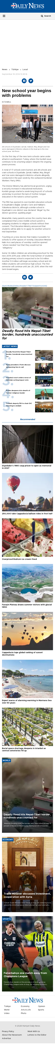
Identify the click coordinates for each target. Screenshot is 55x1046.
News (4, 69)
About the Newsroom (12, 1035)
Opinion (41, 1006)
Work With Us (34, 1031)
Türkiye (15, 69)
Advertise (6, 1038)
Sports (41, 1010)
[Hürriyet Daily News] (27, 6)
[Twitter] (30, 80)
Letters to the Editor (37, 1035)
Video (6, 1013)
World (6, 1010)
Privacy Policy (8, 1031)
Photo (23, 1013)
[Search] (42, 16)
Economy (25, 1006)
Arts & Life (26, 1010)
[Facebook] (24, 80)
